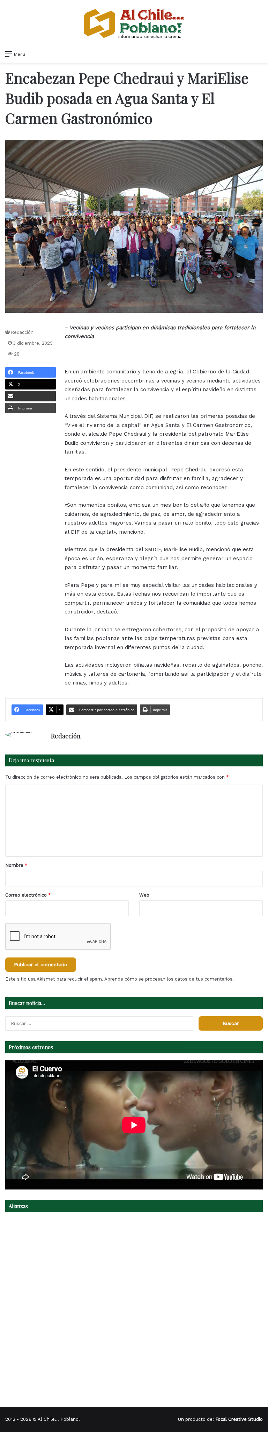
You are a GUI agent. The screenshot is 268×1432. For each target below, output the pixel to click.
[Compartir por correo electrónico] (30, 396)
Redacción (22, 332)
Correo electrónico (28, 895)
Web (144, 895)
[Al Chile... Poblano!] (134, 23)
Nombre (16, 865)
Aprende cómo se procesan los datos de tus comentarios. (169, 979)
